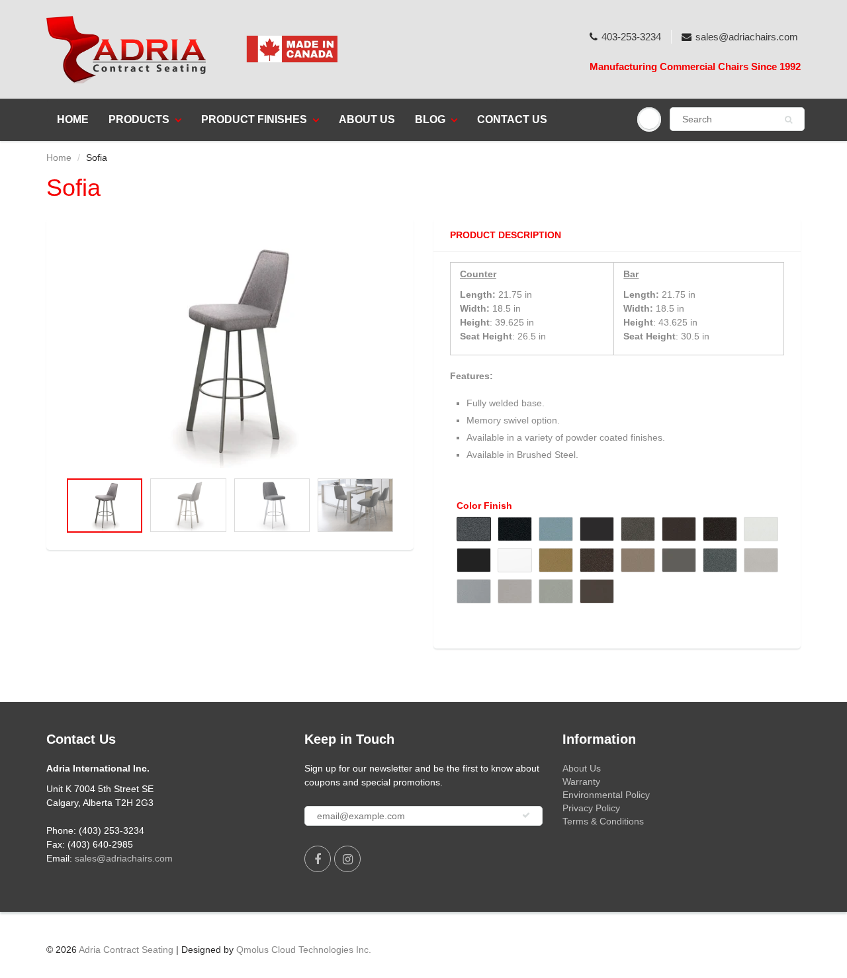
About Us (367, 119)
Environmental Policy (606, 794)
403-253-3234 (631, 36)
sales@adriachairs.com (746, 36)
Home (73, 119)
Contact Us (512, 119)
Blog (430, 119)
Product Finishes (254, 119)
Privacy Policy (591, 808)
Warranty (581, 781)
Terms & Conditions (603, 821)
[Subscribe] (526, 815)
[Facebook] (317, 859)
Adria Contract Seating (126, 949)
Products (139, 119)
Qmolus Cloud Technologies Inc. (303, 949)
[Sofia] (230, 351)
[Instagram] (347, 859)
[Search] (788, 119)
